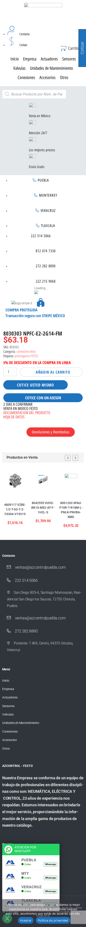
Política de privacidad (53, 920)
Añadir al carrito (53, 372)
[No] (80, 913)
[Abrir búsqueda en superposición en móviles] (34, 94)
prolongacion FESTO (26, 355)
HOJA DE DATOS (13, 417)
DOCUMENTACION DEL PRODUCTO (26, 412)
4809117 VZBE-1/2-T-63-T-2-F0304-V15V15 (15, 509)
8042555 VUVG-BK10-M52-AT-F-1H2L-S (42, 507)
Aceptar (25, 920)
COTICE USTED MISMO (35, 385)
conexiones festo (26, 351)
